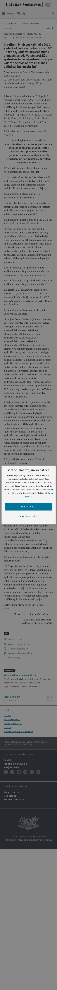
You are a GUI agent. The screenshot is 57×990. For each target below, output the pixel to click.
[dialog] (28, 495)
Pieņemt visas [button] (28, 506)
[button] (28, 516)
